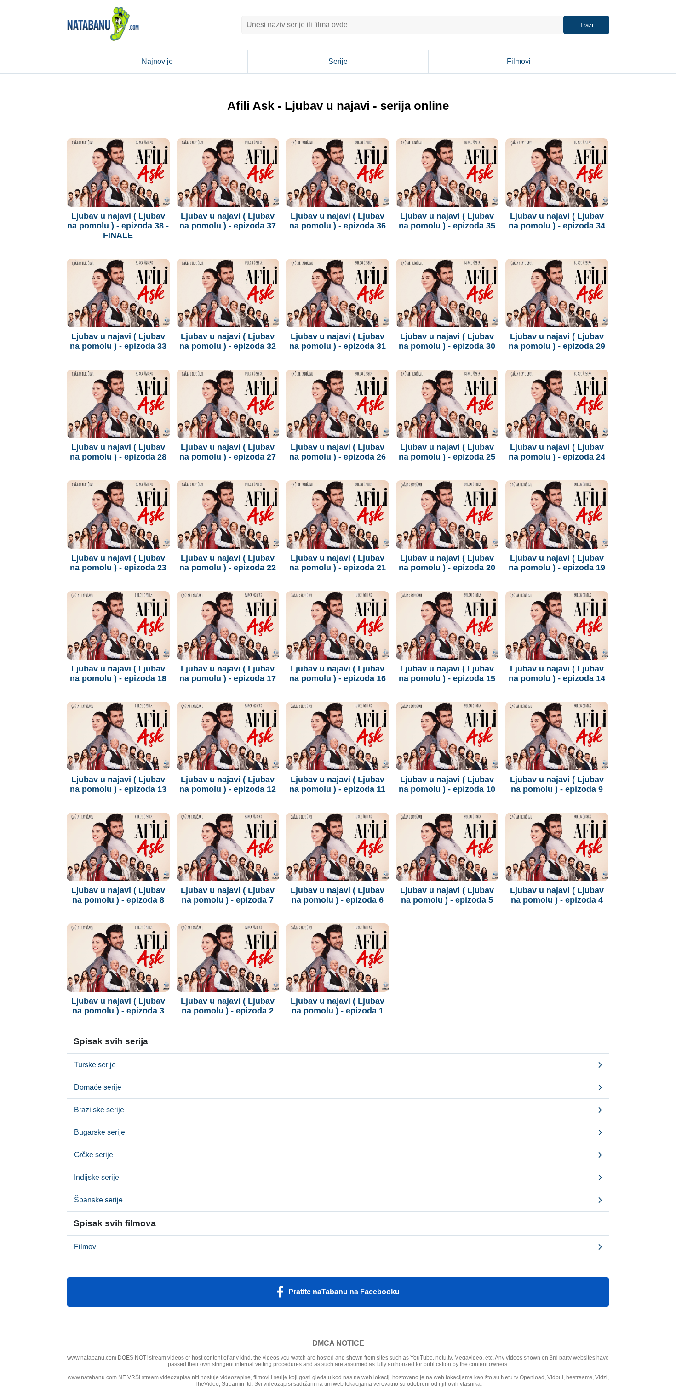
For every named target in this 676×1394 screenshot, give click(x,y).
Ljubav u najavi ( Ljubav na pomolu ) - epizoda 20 (447, 562)
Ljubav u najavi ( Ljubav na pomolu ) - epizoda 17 (227, 673)
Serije (338, 61)
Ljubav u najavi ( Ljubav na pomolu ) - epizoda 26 (337, 452)
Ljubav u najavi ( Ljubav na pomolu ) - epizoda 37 (227, 220)
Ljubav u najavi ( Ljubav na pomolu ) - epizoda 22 (227, 562)
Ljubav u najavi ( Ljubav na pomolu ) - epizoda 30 (447, 341)
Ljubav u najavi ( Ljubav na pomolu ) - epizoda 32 (227, 341)
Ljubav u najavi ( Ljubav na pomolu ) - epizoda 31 (337, 341)
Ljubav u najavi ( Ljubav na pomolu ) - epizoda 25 (447, 452)
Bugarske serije (99, 1132)
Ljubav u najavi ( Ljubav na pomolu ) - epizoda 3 (118, 1005)
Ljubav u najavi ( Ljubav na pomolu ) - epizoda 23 (118, 562)
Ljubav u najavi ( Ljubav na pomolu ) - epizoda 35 (447, 220)
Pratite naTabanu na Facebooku (344, 1292)
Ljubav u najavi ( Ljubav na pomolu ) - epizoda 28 (118, 452)
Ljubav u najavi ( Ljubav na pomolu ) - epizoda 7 (228, 895)
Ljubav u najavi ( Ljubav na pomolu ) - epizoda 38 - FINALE (118, 225)
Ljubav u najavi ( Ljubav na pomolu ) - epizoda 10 (447, 784)
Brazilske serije (99, 1110)
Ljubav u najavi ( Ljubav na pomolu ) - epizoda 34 (557, 220)
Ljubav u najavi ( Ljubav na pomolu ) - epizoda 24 (557, 452)
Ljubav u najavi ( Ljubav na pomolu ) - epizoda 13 (118, 784)
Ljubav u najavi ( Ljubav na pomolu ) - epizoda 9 (557, 784)
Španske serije (98, 1200)
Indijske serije (96, 1177)
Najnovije (157, 61)
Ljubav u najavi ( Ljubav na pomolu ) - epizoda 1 (337, 1005)
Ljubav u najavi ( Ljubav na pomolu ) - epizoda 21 (337, 562)
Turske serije (95, 1065)
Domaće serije (97, 1087)
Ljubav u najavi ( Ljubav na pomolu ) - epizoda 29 (557, 341)
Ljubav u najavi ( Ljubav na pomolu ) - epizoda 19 (557, 562)
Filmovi (519, 61)
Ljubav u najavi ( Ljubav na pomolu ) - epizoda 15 (447, 673)
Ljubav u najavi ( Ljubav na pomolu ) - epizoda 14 (557, 673)
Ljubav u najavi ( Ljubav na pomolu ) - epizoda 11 (337, 784)
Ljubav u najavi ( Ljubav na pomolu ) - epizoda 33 (118, 341)
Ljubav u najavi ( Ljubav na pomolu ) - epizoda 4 (557, 895)
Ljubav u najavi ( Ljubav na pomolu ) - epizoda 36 (337, 220)
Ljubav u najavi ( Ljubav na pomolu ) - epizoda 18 (118, 673)
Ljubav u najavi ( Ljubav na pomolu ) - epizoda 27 (227, 452)
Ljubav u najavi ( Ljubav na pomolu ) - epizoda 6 (337, 895)
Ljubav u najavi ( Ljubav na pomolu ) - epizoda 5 (447, 895)
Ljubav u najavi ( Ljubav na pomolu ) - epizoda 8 (118, 895)
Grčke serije (93, 1155)
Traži (586, 25)
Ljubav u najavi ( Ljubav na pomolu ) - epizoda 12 (227, 784)
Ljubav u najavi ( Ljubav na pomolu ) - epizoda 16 (337, 673)
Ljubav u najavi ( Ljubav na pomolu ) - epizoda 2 (228, 1005)
